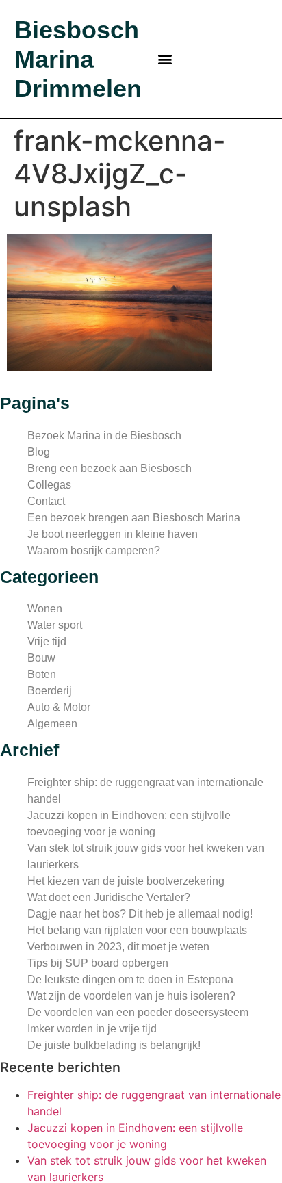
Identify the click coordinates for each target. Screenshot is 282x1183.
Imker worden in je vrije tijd (92, 1029)
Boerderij (49, 691)
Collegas (49, 485)
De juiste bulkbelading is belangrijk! (114, 1045)
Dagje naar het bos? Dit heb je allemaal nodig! (140, 914)
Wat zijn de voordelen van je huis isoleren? (131, 996)
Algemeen (52, 723)
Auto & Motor (58, 707)
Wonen (44, 608)
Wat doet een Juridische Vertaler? (108, 897)
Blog (38, 452)
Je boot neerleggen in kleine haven (112, 534)
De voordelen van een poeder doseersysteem (137, 1012)
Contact (46, 501)
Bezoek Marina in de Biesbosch (104, 435)
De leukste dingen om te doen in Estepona (130, 979)
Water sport (54, 625)
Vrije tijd (46, 641)
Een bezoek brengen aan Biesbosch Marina (133, 517)
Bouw (41, 658)
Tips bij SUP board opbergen (97, 963)
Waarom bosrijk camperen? (93, 550)
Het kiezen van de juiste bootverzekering (126, 881)
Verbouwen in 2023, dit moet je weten (118, 946)
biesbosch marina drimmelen (78, 59)
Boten (41, 674)
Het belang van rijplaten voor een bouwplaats (137, 930)
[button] (165, 59)
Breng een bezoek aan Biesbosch (109, 468)
